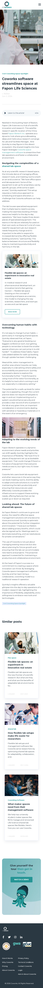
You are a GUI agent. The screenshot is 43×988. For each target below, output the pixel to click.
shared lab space (11, 166)
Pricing (5, 966)
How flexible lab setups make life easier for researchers (21, 736)
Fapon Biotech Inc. (16, 133)
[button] (5, 113)
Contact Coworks (25, 966)
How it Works (7, 958)
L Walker (6, 94)
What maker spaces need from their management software (20, 807)
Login (20, 970)
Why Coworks (7, 962)
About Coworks (8, 970)
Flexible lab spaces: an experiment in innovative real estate (20, 664)
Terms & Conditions (26, 962)
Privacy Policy (23, 958)
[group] (21, 113)
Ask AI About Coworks (27, 974)
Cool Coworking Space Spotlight (14, 603)
